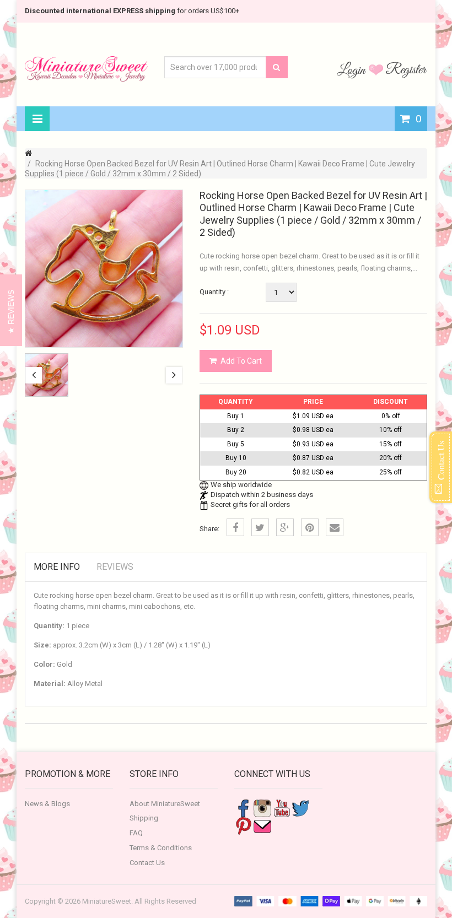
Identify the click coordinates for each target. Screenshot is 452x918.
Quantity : (214, 292)
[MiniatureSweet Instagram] (262, 807)
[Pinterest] (310, 527)
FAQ (136, 833)
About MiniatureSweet (165, 804)
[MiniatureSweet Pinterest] (243, 825)
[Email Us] (262, 825)
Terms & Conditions (161, 848)
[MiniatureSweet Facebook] (243, 807)
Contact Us (147, 862)
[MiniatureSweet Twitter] (301, 807)
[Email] (334, 527)
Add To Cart (241, 361)
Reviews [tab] (114, 566)
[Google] (285, 527)
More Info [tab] (57, 566)
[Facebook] (235, 527)
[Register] (406, 69)
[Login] (353, 69)
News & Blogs (47, 804)
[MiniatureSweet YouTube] (281, 807)
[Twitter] (260, 527)
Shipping (144, 818)
